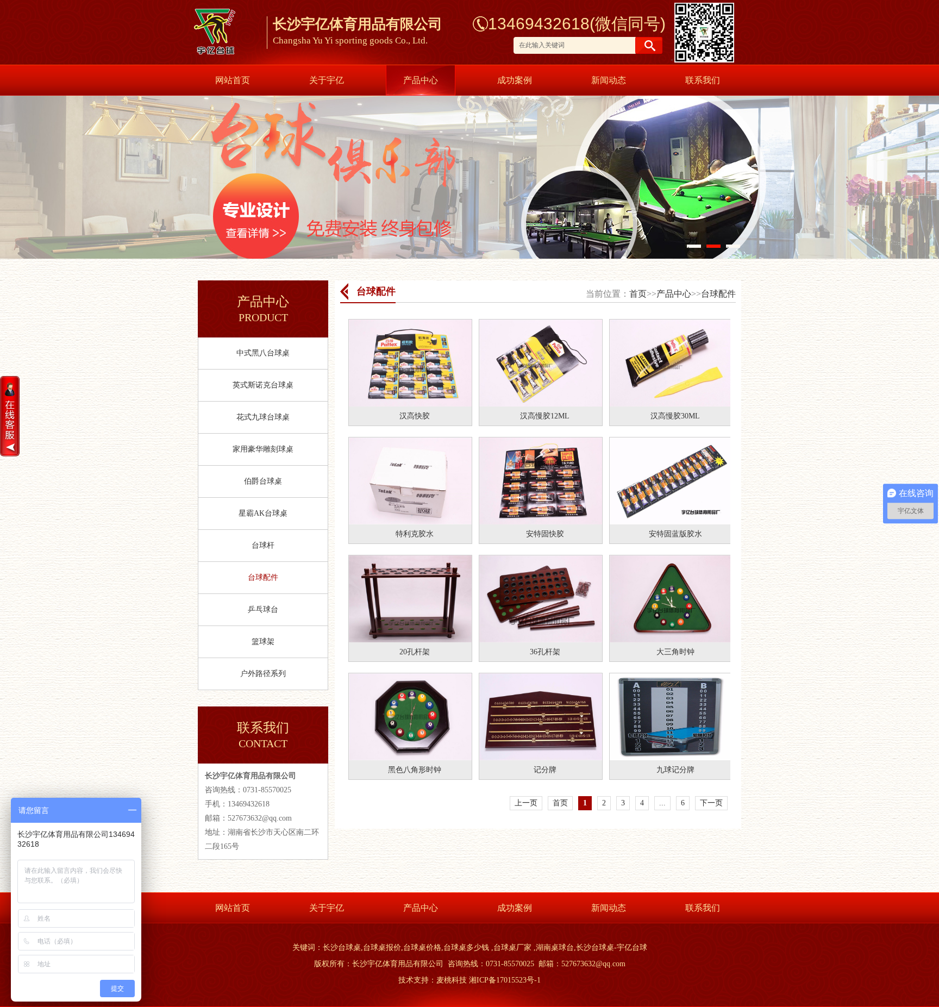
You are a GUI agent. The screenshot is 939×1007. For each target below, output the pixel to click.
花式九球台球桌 (263, 417)
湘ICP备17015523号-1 (505, 980)
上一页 (526, 803)
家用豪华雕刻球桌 (263, 449)
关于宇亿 (326, 80)
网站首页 (232, 80)
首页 (638, 293)
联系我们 (702, 80)
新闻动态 (608, 80)
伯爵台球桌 (263, 481)
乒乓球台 (263, 609)
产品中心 (420, 80)
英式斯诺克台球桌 (263, 385)
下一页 (711, 803)
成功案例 (514, 80)
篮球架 (263, 641)
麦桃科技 (451, 980)
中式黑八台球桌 (263, 353)
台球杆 (263, 545)
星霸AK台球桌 (263, 513)
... (662, 803)
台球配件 (263, 577)
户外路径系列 (263, 674)
